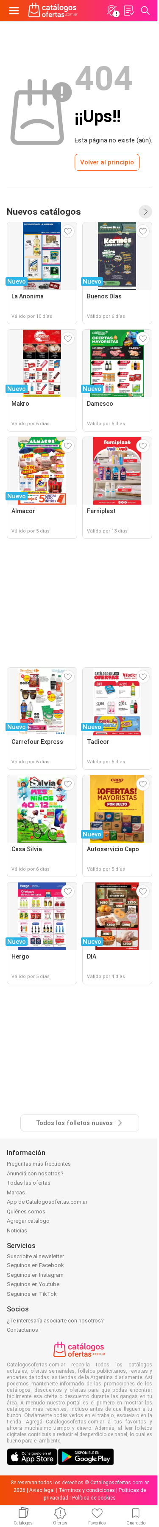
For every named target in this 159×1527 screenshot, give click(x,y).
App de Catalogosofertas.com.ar (47, 1202)
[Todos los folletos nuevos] (145, 212)
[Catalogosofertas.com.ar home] (53, 11)
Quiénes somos (26, 1211)
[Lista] (128, 10)
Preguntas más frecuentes (39, 1164)
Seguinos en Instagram (35, 1275)
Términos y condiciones (87, 1490)
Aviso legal (42, 1490)
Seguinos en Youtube (33, 1284)
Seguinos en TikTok (32, 1294)
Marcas (16, 1192)
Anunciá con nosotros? (35, 1173)
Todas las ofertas (28, 1183)
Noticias (17, 1230)
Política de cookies (94, 1498)
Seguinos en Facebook (35, 1265)
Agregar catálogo (28, 1221)
